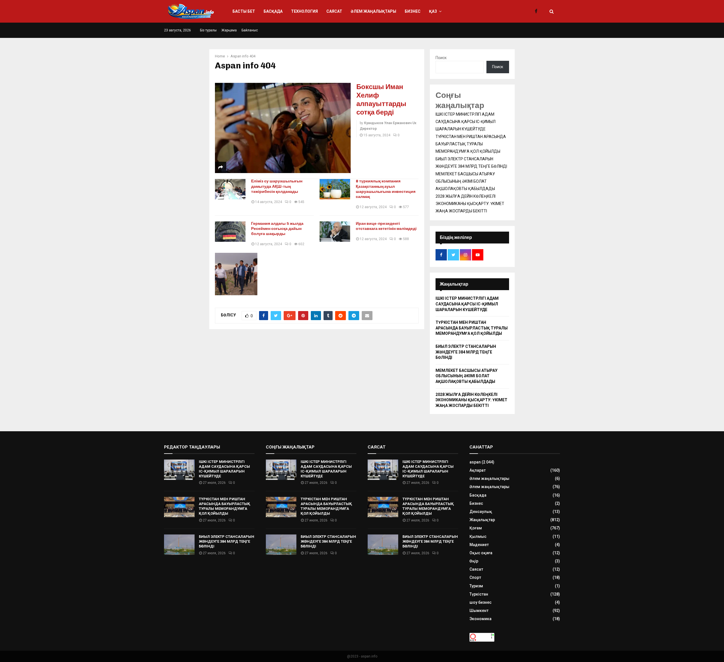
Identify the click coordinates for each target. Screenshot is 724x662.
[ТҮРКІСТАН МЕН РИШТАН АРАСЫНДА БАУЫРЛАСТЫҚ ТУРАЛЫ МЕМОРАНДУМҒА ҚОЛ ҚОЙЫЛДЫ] (179, 507)
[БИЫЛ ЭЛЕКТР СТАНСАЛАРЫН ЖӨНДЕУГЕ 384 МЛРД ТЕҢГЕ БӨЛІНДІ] (179, 544)
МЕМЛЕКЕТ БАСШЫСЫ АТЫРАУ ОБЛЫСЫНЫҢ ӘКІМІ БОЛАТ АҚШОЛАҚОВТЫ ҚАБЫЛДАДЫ (465, 181)
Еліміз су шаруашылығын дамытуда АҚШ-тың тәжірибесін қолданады (276, 186)
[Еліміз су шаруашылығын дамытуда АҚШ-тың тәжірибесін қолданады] (230, 189)
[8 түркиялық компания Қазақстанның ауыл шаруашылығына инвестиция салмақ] (335, 189)
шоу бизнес (480, 602)
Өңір (473, 561)
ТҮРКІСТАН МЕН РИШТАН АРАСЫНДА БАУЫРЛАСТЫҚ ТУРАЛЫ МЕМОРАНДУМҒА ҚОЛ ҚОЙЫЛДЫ (471, 144)
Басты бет (243, 11)
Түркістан (478, 594)
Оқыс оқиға (480, 553)
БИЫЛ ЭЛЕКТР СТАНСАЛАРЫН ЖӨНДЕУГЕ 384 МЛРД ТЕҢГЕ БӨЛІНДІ (466, 352)
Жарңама (229, 30)
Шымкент (478, 610)
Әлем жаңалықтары (373, 11)
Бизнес (413, 11)
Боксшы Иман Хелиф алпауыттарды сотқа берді (381, 99)
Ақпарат (477, 470)
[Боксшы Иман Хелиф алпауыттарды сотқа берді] (283, 128)
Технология (304, 11)
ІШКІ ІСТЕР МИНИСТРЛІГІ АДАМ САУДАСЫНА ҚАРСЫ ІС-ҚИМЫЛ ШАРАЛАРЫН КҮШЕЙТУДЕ (465, 121)
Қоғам (475, 528)
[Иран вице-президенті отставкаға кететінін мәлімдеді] (335, 231)
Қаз (433, 11)
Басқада (273, 11)
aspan (475, 462)
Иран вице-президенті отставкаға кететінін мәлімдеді (386, 226)
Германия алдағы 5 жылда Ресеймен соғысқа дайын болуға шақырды (277, 228)
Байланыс (250, 30)
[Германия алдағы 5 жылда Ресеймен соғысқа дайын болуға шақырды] (230, 231)
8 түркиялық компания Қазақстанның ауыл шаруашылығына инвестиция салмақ (385, 189)
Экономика (480, 618)
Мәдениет (479, 544)
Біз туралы (208, 30)
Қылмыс (477, 536)
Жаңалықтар (482, 519)
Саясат (334, 11)
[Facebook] (537, 11)
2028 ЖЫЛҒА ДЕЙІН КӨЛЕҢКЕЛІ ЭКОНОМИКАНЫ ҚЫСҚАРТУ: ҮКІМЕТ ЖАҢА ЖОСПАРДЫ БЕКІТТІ (470, 203)
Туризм (476, 586)
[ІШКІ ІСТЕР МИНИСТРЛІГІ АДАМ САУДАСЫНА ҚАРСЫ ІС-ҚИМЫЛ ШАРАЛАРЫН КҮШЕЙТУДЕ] (179, 470)
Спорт (475, 577)
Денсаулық (480, 511)
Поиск (441, 57)
